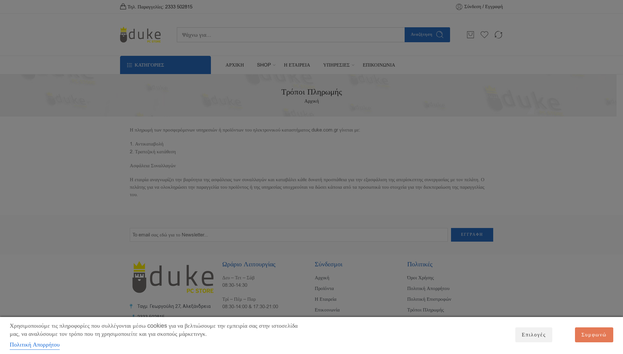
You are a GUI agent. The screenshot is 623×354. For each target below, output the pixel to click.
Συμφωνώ (594, 334)
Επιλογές (534, 334)
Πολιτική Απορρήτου (35, 344)
